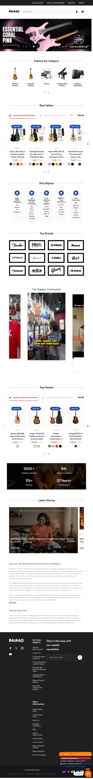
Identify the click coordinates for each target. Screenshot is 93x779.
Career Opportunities (37, 734)
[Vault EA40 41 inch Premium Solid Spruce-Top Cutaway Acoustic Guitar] (75, 134)
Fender (36, 430)
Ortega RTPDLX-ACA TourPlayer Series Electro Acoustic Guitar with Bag (75, 436)
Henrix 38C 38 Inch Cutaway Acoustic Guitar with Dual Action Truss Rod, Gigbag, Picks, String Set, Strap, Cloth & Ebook (17, 154)
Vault (37, 148)
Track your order (37, 3)
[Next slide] (82, 77)
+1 (44, 164)
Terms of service (30, 773)
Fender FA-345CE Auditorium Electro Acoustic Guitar (36, 436)
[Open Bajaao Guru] (88, 773)
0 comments (35, 534)
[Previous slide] (11, 77)
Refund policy (12, 773)
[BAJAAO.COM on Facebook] (10, 648)
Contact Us (37, 653)
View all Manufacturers (38, 648)
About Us (36, 720)
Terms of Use (38, 742)
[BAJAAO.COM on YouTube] (10, 654)
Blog (34, 729)
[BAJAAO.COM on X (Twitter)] (16, 648)
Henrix (17, 148)
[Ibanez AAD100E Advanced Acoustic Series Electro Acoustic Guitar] (17, 416)
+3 (25, 164)
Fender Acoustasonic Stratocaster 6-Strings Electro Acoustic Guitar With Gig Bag (56, 436)
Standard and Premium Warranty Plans (39, 669)
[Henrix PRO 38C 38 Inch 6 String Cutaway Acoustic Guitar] (56, 134)
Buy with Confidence (37, 725)
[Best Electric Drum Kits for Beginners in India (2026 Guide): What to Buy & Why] (43, 530)
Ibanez (17, 430)
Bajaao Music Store (37, 710)
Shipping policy (39, 773)
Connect (81, 3)
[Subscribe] (80, 657)
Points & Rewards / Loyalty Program (39, 663)
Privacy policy (20, 773)
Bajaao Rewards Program (38, 747)
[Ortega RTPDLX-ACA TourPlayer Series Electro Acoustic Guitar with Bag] (75, 416)
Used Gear (71, 3)
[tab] (44, 92)
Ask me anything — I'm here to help (75, 766)
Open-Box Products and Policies (37, 687)
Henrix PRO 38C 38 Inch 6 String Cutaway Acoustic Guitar (56, 154)
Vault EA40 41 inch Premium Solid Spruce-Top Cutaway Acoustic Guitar (75, 154)
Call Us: (55, 3)
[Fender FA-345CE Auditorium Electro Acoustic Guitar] (36, 416)
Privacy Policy (38, 738)
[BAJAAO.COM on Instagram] (22, 648)
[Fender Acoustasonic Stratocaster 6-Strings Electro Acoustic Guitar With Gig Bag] (56, 416)
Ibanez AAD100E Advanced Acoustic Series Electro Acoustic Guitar (17, 436)
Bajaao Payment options (38, 681)
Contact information (50, 773)
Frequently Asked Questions (39, 657)
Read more (15, 547)
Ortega (75, 430)
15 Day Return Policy (38, 716)
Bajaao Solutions (39, 751)
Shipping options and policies (39, 676)
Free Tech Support (39, 755)
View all (81, 115)
